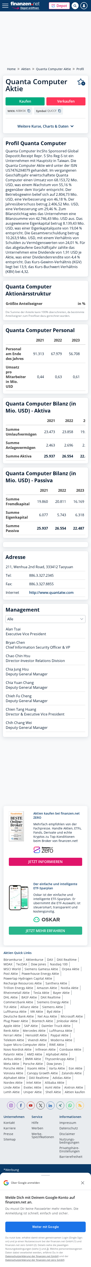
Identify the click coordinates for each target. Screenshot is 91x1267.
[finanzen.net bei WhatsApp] (70, 1106)
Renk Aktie (11, 1031)
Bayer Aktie (61, 993)
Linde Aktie (12, 1087)
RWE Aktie (56, 1045)
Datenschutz (68, 1128)
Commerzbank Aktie (18, 1002)
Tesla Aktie (41, 993)
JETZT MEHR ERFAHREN (45, 930)
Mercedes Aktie (34, 1031)
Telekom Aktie (14, 1040)
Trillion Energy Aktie (18, 988)
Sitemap (10, 1139)
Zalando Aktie (72, 1073)
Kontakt (9, 1123)
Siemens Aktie (52, 1007)
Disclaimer (67, 1134)
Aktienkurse (34, 959)
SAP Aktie (31, 1026)
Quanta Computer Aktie (53, 69)
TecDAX (21, 964)
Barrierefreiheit (70, 1157)
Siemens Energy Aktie (53, 1002)
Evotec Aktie (32, 1087)
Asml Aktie (53, 1087)
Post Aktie (11, 974)
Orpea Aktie (70, 969)
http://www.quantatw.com (51, 592)
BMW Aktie (33, 1059)
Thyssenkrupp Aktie (59, 1059)
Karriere (10, 1128)
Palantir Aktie (13, 1054)
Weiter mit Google (45, 1227)
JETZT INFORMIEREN (45, 861)
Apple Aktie (12, 1026)
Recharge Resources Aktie (23, 983)
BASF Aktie (29, 997)
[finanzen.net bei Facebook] (21, 1106)
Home (11, 69)
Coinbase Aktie (70, 1049)
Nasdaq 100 (59, 964)
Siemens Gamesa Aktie (41, 969)
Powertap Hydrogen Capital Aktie (28, 978)
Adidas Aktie (62, 1078)
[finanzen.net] (25, 4)
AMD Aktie (34, 1054)
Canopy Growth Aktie (42, 1073)
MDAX (8, 964)
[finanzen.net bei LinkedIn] (50, 1106)
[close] (82, 1183)
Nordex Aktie (13, 1082)
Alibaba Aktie (54, 1082)
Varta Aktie (57, 1068)
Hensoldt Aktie (36, 1035)
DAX (50, 959)
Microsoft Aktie (72, 1016)
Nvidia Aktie (69, 988)
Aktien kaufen (75, 1092)
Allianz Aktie (29, 1007)
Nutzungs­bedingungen (69, 1141)
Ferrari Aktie (13, 1035)
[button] (59, 5)
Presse (8, 1134)
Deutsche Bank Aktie (19, 1016)
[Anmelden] (83, 5)
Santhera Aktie (56, 983)
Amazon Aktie (47, 988)
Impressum (67, 1123)
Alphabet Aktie (57, 1054)
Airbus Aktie (12, 1059)
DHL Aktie (11, 997)
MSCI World (12, 969)
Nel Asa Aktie (47, 1016)
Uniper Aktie (32, 1092)
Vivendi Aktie (37, 1040)
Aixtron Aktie (73, 1087)
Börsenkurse (13, 959)
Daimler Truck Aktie (56, 1026)
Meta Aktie (11, 1064)
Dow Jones (38, 964)
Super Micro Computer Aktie (25, 1045)
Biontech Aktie (42, 1021)
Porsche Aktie (33, 1064)
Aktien (25, 69)
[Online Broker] (25, 8)
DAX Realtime (67, 959)
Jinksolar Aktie (67, 1021)
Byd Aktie (54, 1011)
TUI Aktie (10, 1007)
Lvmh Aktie (12, 1092)
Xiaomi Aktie (36, 1068)
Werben (37, 1128)
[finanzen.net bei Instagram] (11, 1106)
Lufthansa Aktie (15, 1011)
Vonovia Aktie (13, 1073)
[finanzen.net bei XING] (60, 1106)
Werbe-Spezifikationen (43, 1135)
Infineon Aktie (45, 1049)
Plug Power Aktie (16, 1021)
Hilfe (35, 1123)
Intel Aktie (33, 1082)
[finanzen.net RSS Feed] (80, 1106)
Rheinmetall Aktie (17, 993)
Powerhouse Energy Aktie (40, 974)
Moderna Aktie (61, 1040)
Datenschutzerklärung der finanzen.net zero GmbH (34, 1260)
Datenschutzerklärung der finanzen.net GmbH (32, 1256)
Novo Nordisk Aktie (18, 1049)
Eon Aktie (75, 1068)
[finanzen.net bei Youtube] (31, 1106)
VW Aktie (36, 1011)
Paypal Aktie (59, 1035)
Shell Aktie (53, 1092)
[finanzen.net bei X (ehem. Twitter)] (40, 1106)
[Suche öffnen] (75, 5)
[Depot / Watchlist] (81, 82)
